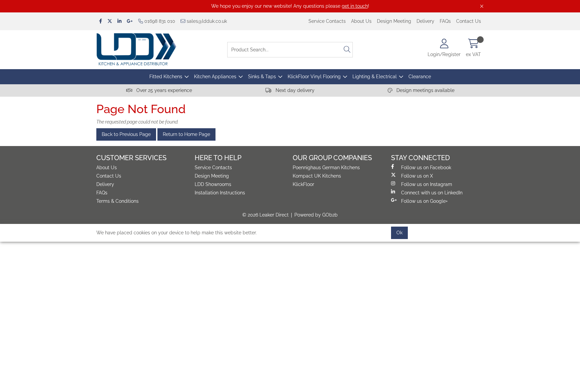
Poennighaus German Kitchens (326, 167)
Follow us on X (417, 176)
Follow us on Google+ (424, 201)
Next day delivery (294, 90)
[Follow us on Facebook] (100, 21)
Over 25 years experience (163, 90)
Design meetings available (424, 90)
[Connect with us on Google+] (130, 21)
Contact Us (468, 21)
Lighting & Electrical (374, 76)
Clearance (419, 76)
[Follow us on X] (110, 21)
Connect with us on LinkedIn (432, 192)
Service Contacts (327, 21)
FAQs (445, 21)
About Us (361, 21)
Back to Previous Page (126, 134)
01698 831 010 (159, 21)
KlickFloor (303, 184)
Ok (399, 232)
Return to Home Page (186, 134)
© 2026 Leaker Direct (265, 215)
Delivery (425, 21)
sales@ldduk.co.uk (206, 21)
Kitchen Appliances (215, 76)
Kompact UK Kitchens (317, 176)
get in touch (355, 6)
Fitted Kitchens (165, 76)
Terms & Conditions (117, 201)
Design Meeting (394, 21)
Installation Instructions (220, 192)
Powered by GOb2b (316, 215)
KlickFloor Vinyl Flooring (314, 76)
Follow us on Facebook (426, 167)
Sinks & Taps (262, 76)
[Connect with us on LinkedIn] (119, 21)
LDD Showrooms (213, 184)
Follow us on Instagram (426, 184)
